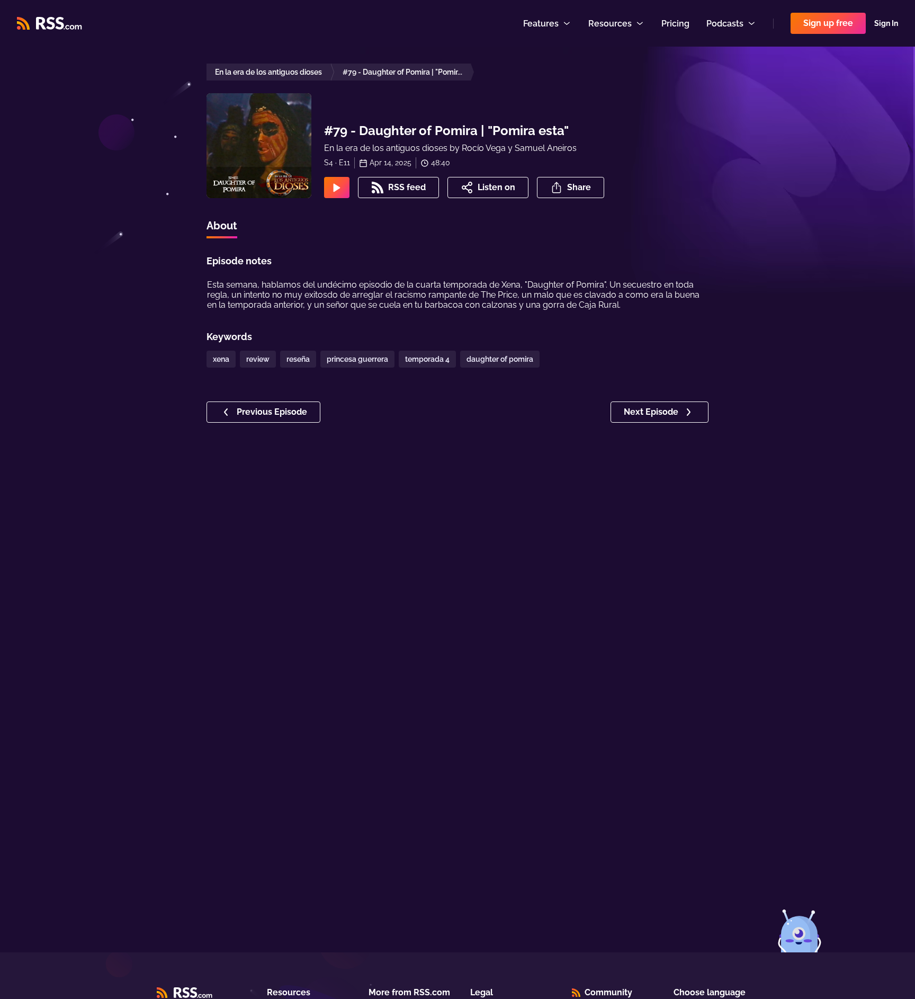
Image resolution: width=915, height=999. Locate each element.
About (222, 225)
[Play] (336, 187)
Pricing (675, 24)
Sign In (886, 23)
